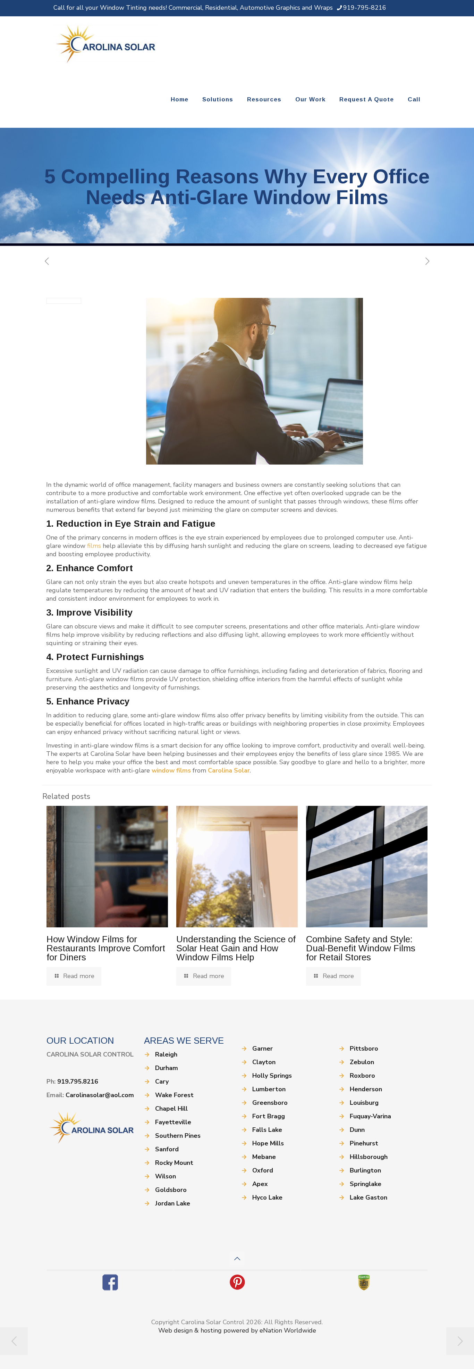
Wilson (165, 1176)
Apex (260, 1184)
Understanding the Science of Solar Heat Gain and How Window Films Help (236, 948)
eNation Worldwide (288, 1330)
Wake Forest (174, 1095)
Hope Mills (268, 1143)
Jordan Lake (172, 1203)
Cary (162, 1081)
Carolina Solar (229, 770)
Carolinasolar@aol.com (100, 1095)
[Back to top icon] (237, 1259)
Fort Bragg (268, 1116)
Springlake (365, 1184)
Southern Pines (178, 1136)
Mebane (264, 1157)
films (94, 546)
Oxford (262, 1170)
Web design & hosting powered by (209, 1330)
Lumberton (269, 1089)
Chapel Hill (171, 1108)
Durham (166, 1068)
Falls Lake (267, 1130)
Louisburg (364, 1103)
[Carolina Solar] (105, 44)
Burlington (365, 1170)
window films (171, 770)
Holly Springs (272, 1075)
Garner (262, 1048)
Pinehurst (364, 1143)
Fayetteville (173, 1122)
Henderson (366, 1089)
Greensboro (270, 1103)
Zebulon (362, 1062)
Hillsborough (369, 1157)
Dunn (357, 1130)
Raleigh (166, 1054)
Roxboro (362, 1075)
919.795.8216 (77, 1081)
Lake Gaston (368, 1197)
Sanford (167, 1149)
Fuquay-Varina (370, 1116)
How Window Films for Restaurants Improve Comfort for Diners (105, 948)
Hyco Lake (267, 1197)
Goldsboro (171, 1190)
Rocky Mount (174, 1163)
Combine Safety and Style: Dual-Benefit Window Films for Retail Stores (360, 948)
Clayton (264, 1062)
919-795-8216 (364, 7)
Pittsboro (364, 1048)
